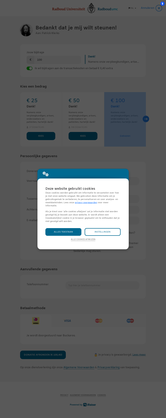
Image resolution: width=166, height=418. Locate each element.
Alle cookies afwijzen (83, 239)
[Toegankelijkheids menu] (162, 4)
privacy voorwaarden (86, 202)
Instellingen (103, 232)
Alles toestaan (63, 232)
